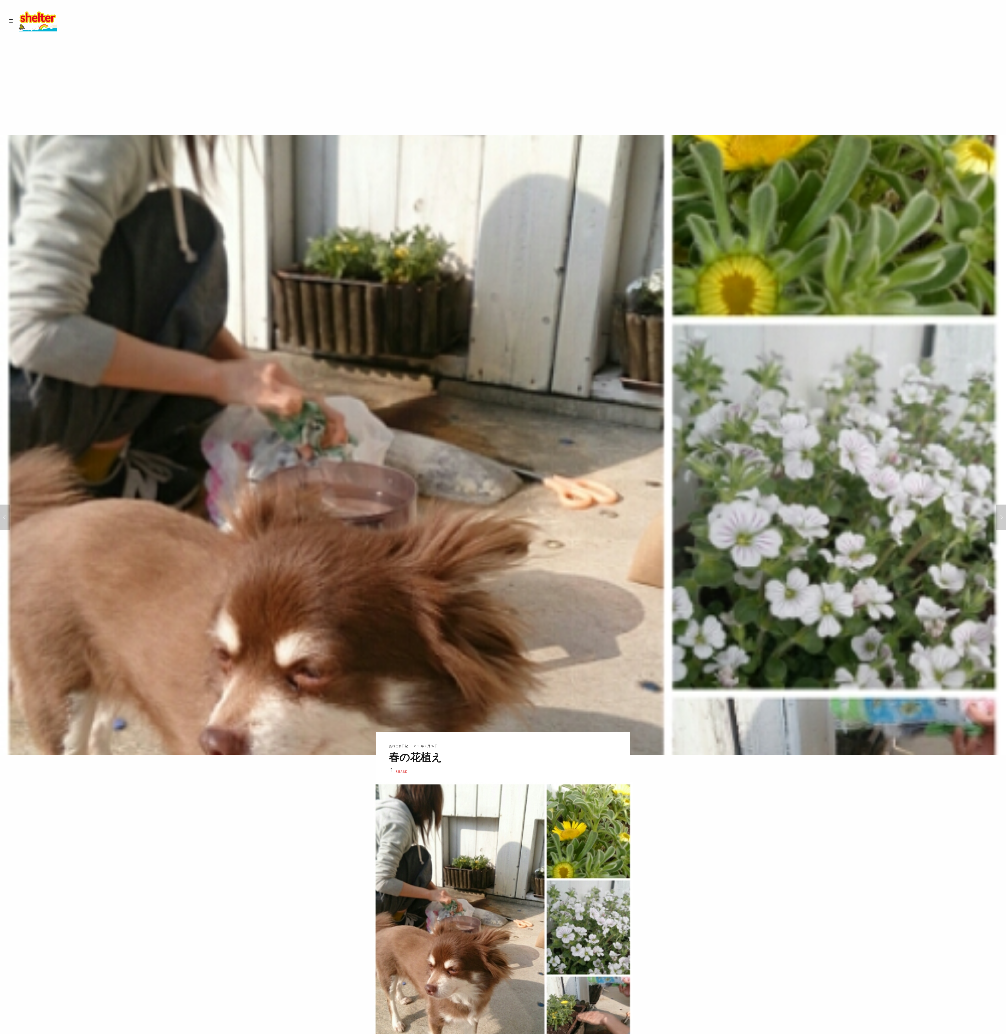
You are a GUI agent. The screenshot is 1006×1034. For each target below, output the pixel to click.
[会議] (1001, 517)
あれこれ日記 (398, 746)
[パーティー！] (5, 517)
